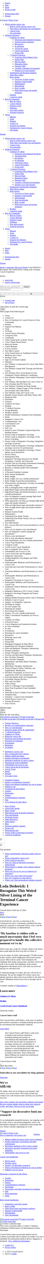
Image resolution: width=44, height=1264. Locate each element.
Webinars (13, 108)
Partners (13, 121)
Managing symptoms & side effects (13, 1174)
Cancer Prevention (22, 165)
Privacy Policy (10, 1247)
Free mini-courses (16, 110)
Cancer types (15, 31)
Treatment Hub (20, 156)
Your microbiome (21, 200)
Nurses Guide (10, 10)
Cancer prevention (22, 51)
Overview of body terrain (24, 79)
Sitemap (37, 1134)
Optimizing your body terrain (16, 1204)
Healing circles (15, 106)
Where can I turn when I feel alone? (19, 876)
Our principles (15, 33)
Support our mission (17, 126)
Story (2, 912)
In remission (19, 46)
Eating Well (19, 60)
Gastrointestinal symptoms (15, 1185)
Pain (6, 1191)
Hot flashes (9, 1187)
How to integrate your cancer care (13, 1135)
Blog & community (12, 99)
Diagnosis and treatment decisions (28, 40)
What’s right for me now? (15, 860)
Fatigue (8, 1182)
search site (9, 280)
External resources (17, 112)
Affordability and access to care (17, 1152)
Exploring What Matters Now (26, 57)
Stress (7, 1196)
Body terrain (14, 77)
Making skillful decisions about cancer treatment (23, 1139)
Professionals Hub (12, 14)
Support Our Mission (18, 240)
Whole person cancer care (15, 24)
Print (7, 5)
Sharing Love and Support (25, 71)
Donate (8, 16)
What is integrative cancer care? (17, 858)
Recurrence (19, 44)
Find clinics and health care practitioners (25, 29)
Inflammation (20, 84)
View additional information (19, 1241)
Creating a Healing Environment (27, 68)
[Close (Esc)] (1, 1064)
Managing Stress (21, 64)
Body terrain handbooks (9, 1200)
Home (2, 267)
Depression (9, 1180)
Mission (13, 117)
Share (7, 7)
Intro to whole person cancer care (22, 26)
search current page (12, 282)
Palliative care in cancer (14, 1170)
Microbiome (19, 86)
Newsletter (14, 130)
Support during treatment (24, 42)
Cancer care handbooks (9, 1157)
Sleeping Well (20, 66)
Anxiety (8, 1178)
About (7, 115)
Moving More (20, 62)
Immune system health (23, 82)
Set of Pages (9, 303)
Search (7, 3)
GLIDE (14, 1254)
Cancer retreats (15, 104)
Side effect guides (16, 75)
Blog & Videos (15, 215)
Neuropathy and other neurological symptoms (22, 1189)
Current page (10, 300)
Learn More (4, 1029)
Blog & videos (15, 101)
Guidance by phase (17, 37)
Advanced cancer (21, 48)
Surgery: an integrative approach (17, 1165)
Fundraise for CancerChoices (21, 128)
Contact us (14, 123)
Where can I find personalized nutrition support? (23, 880)
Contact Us (14, 238)
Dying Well (19, 53)
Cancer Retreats (16, 218)
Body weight (20, 88)
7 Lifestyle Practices (17, 55)
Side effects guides (17, 189)
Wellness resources (12, 35)
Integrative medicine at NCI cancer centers (21, 1146)
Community (9, 267)
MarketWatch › (22, 986)
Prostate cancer (10, 1163)
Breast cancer (10, 1161)
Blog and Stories (21, 267)
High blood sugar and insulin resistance (20, 1208)
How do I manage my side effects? (18, 878)
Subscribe (4, 1077)
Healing (13, 95)
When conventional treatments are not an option (23, 1167)
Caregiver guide (16, 97)
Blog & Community (12, 213)
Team (12, 119)
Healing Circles (16, 220)
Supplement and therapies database (23, 73)
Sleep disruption (11, 1193)
